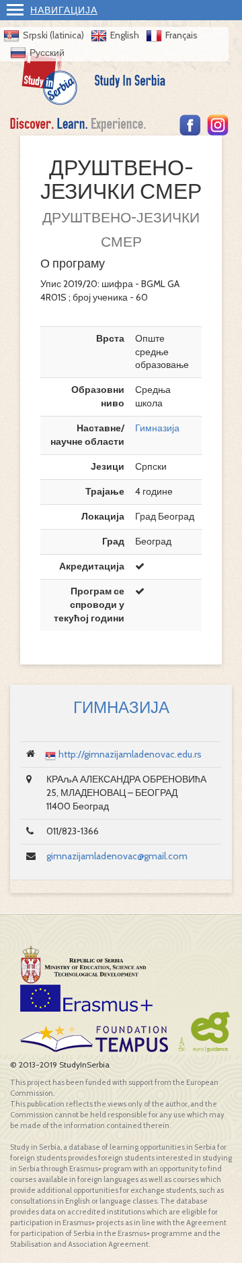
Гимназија (157, 428)
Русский (47, 53)
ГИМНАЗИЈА (121, 707)
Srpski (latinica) (53, 35)
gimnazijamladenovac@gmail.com (117, 856)
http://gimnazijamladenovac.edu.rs (130, 754)
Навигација (63, 10)
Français (181, 35)
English (124, 35)
